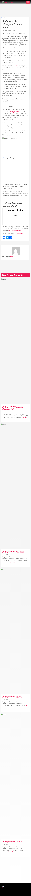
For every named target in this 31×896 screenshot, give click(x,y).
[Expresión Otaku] (7, 2)
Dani (11, 257)
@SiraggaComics (14, 112)
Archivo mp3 (19, 234)
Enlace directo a (15, 231)
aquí (16, 66)
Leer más (24, 418)
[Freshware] (4, 887)
